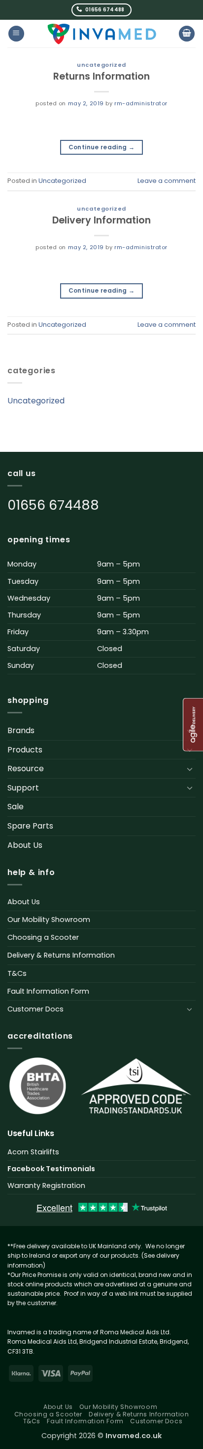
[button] (16, 34)
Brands (20, 730)
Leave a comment (166, 180)
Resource (25, 768)
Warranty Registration (46, 1185)
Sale (15, 806)
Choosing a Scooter (43, 937)
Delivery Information (101, 220)
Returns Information (101, 76)
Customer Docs (35, 1009)
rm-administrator (141, 103)
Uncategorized (101, 65)
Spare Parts (30, 826)
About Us (24, 845)
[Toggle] (190, 769)
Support (23, 787)
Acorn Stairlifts (33, 1152)
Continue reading (101, 147)
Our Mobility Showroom (48, 919)
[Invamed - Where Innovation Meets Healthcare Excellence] (101, 33)
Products (24, 749)
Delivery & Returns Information (61, 955)
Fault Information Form (48, 991)
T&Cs (17, 973)
